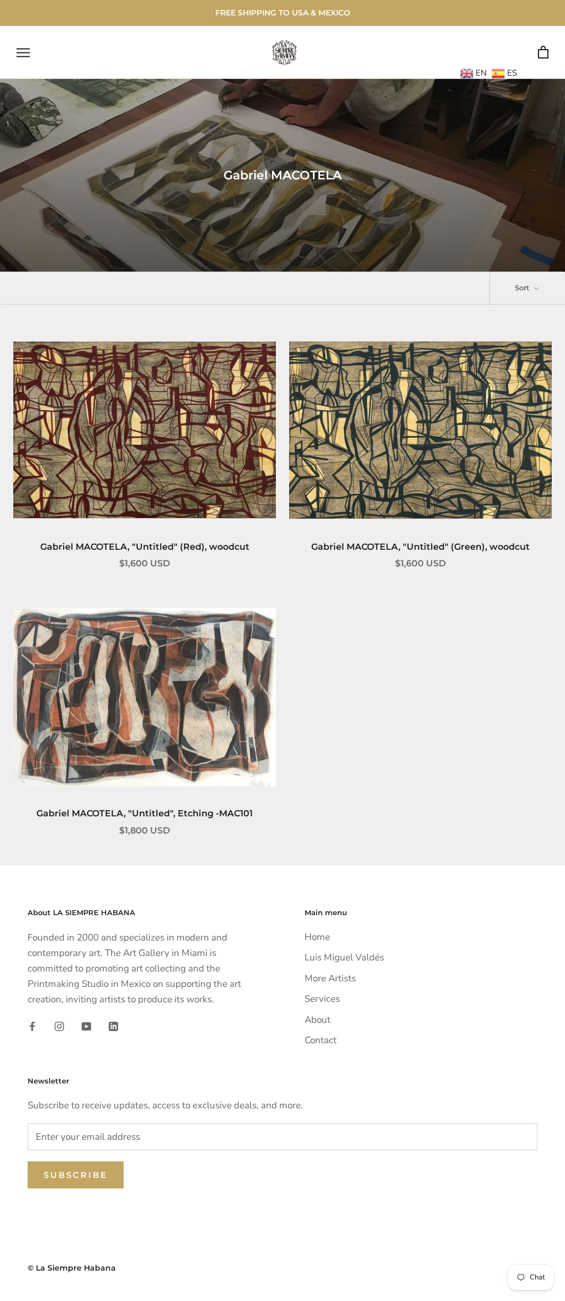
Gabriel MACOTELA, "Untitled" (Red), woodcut (144, 546)
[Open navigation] (23, 52)
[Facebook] (32, 1026)
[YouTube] (86, 1026)
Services (322, 998)
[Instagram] (59, 1026)
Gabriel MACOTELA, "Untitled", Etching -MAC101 (144, 813)
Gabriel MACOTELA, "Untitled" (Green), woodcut (420, 546)
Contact (321, 1040)
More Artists (330, 978)
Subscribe (76, 1175)
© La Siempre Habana (72, 1268)
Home (317, 937)
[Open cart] (543, 52)
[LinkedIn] (113, 1026)
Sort (523, 287)
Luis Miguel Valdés (344, 957)
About (318, 1019)
